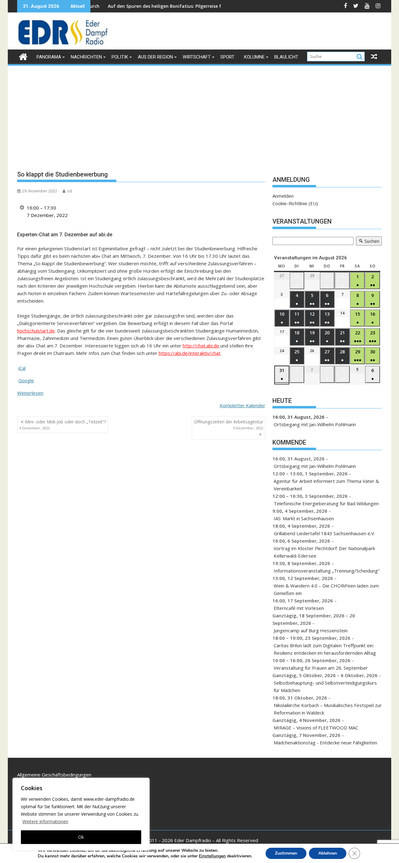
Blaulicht (286, 57)
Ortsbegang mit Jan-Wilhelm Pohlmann (315, 424)
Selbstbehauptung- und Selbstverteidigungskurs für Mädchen (325, 686)
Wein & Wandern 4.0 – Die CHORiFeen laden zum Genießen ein (326, 589)
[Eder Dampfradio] (23, 56)
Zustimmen (286, 853)
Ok (81, 837)
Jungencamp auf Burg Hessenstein (311, 630)
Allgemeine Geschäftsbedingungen (54, 774)
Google (26, 380)
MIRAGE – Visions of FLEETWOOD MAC (316, 727)
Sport (227, 57)
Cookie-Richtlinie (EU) (295, 203)
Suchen (367, 242)
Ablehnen (327, 853)
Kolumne (254, 57)
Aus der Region (155, 57)
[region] (81, 814)
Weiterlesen (30, 393)
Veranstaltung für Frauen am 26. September (321, 668)
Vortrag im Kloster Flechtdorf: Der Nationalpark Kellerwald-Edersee (324, 552)
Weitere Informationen (45, 821)
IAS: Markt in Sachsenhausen (304, 518)
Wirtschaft (197, 57)
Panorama (48, 57)
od (69, 191)
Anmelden (283, 196)
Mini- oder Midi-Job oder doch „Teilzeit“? (62, 424)
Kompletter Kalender (242, 405)
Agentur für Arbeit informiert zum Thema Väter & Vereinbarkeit (326, 485)
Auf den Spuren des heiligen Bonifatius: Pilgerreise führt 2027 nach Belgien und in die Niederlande (193, 6)
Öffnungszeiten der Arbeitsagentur (228, 424)
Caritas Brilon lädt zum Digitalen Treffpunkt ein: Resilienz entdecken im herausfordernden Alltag (325, 649)
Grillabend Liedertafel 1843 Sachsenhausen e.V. (324, 533)
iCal (22, 368)
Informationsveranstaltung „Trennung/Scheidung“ (326, 571)
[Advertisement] (199, 113)
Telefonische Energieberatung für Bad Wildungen (326, 503)
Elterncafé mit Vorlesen (299, 608)
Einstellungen (212, 856)
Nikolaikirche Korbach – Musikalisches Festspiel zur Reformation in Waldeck (328, 709)
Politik (120, 57)
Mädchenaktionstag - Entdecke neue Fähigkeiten (325, 742)
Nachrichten (86, 57)
